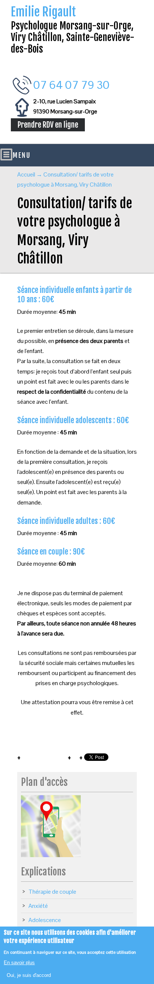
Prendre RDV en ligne (48, 124)
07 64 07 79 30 (71, 85)
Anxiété (38, 906)
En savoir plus (19, 962)
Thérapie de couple (52, 892)
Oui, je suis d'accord (29, 975)
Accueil (26, 174)
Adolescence (44, 920)
